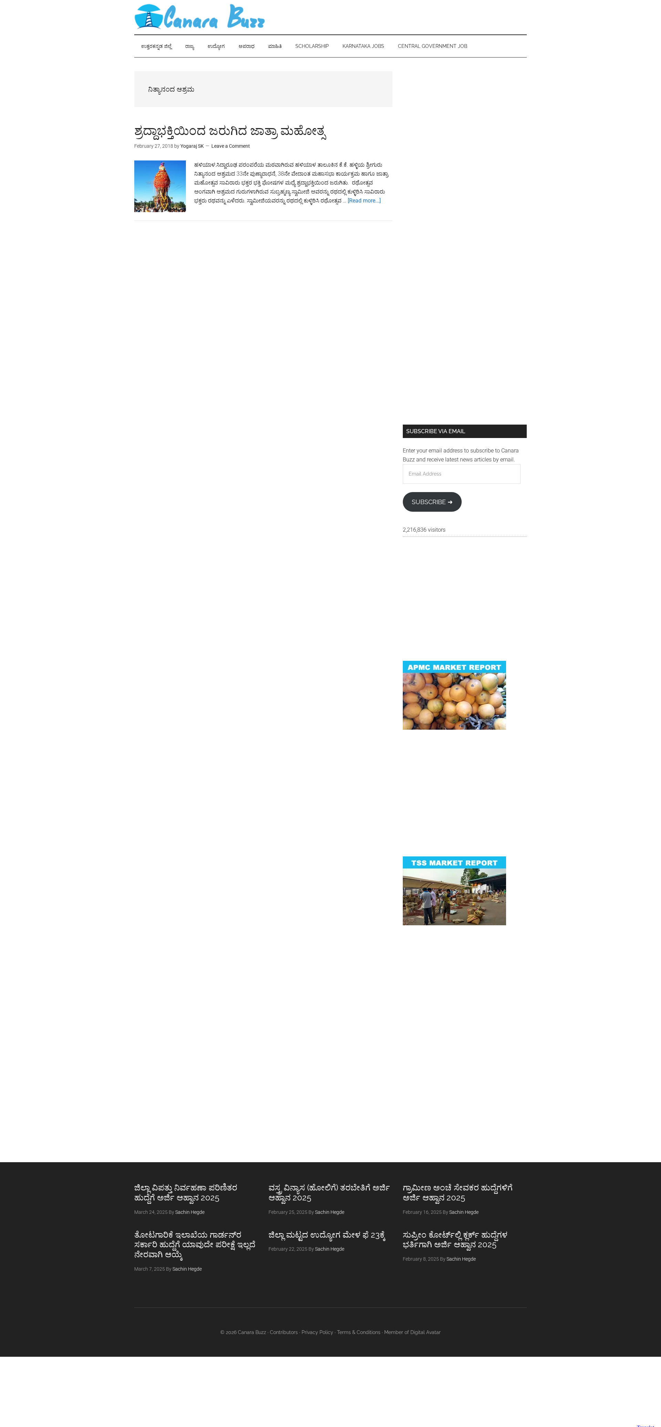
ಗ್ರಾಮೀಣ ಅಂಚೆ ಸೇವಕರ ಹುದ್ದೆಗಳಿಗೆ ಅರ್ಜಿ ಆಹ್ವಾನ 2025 (458, 1192)
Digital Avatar (425, 1332)
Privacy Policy (317, 1332)
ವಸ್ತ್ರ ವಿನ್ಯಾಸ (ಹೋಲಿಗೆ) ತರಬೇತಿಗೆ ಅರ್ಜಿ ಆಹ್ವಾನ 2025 (329, 1192)
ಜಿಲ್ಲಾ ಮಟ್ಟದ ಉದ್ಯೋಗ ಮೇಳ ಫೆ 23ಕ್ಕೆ (327, 1235)
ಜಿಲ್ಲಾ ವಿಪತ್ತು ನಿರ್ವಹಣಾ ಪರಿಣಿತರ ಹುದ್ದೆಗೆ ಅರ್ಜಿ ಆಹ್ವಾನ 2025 (185, 1192)
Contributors (284, 1332)
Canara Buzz (199, 17)
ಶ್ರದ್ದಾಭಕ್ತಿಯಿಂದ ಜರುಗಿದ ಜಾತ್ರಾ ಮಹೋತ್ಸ (229, 130)
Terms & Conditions (358, 1332)
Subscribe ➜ (432, 502)
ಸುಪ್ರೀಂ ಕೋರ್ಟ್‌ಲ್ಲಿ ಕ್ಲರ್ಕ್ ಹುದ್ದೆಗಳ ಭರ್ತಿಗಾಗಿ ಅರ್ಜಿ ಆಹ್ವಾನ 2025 (455, 1240)
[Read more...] (364, 200)
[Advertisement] (465, 119)
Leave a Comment (230, 146)
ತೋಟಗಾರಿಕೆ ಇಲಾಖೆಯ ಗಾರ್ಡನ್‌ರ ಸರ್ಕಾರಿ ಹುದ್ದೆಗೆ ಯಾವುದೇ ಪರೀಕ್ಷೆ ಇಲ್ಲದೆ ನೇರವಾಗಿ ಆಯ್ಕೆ (194, 1245)
